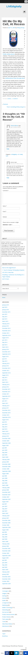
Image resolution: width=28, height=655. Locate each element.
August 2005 (5, 558)
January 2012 (5, 387)
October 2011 (5, 394)
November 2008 (6, 466)
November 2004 (6, 579)
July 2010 (4, 422)
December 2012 (6, 368)
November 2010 (6, 412)
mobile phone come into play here (14, 78)
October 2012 (5, 370)
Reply (8, 148)
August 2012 (5, 375)
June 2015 (4, 314)
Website (5, 217)
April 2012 (4, 380)
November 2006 (6, 522)
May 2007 (4, 508)
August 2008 (5, 473)
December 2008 (6, 464)
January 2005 (5, 574)
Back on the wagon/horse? (9, 267)
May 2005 (4, 565)
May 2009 (4, 452)
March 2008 (5, 485)
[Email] (21, 653)
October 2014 (5, 333)
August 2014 (5, 337)
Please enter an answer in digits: (11, 222)
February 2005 (5, 572)
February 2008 (5, 487)
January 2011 (5, 408)
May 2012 (4, 377)
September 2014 (6, 335)
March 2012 (5, 382)
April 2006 (4, 539)
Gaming (4, 596)
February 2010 (5, 433)
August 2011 (5, 398)
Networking (5, 610)
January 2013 (5, 366)
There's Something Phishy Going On (16, 107)
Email (4, 211)
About (3, 297)
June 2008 (4, 478)
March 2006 (5, 541)
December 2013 (6, 351)
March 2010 (5, 431)
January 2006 (5, 546)
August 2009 (5, 445)
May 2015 (4, 316)
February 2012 (5, 384)
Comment (6, 190)
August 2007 (5, 501)
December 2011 (6, 389)
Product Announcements (8, 614)
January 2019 (5, 305)
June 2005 (4, 562)
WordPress (5, 636)
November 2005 (6, 551)
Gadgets (4, 593)
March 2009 (5, 457)
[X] (11, 653)
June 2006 (4, 534)
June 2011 (4, 401)
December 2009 (6, 438)
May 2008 (4, 480)
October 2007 (5, 497)
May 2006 (4, 537)
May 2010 (4, 426)
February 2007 (5, 515)
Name (5, 206)
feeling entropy (20, 27)
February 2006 (5, 544)
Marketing (4, 605)
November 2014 (6, 330)
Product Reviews (6, 617)
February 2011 (5, 405)
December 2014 (6, 328)
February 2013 (5, 363)
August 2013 (5, 356)
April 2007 (4, 511)
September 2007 (6, 499)
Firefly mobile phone (8, 54)
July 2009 (4, 448)
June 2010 (4, 424)
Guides (4, 600)
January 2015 (5, 326)
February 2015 (5, 323)
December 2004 (6, 576)
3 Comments (15, 98)
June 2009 (4, 450)
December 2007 (6, 492)
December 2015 (6, 312)
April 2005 (4, 567)
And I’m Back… (6, 279)
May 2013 (4, 361)
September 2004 (6, 583)
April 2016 (4, 307)
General (9, 98)
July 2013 (4, 359)
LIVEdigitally (14, 6)
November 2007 (6, 494)
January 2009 (5, 462)
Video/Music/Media (7, 624)
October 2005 (5, 553)
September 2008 (6, 471)
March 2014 (5, 347)
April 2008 (4, 483)
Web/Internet (5, 626)
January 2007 (5, 518)
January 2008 (5, 490)
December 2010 (6, 410)
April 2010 (4, 429)
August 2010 (5, 419)
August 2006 (5, 530)
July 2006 (4, 532)
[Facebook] (7, 653)
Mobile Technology (7, 607)
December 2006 (6, 520)
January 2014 (5, 349)
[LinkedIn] (16, 653)
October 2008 (5, 469)
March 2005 (5, 569)
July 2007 (4, 504)
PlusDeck (5, 104)
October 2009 (5, 441)
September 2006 (6, 527)
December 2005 (6, 548)
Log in (3, 633)
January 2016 (5, 309)
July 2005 (4, 560)
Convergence (5, 591)
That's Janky (5, 619)
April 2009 (4, 455)
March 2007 (5, 513)
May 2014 (4, 342)
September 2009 (6, 443)
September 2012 (6, 373)
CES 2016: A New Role (7, 272)
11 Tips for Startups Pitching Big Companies (13, 270)
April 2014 (4, 344)
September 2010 (6, 417)
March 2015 (5, 321)
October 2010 (5, 415)
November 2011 (6, 391)
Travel (3, 621)
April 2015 (4, 319)
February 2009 (5, 459)
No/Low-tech (5, 612)
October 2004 (5, 581)
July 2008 (4, 476)
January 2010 (5, 436)
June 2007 (4, 506)
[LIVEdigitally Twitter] (24, 11)
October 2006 (5, 525)
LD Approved (5, 603)
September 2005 (6, 555)
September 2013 (6, 354)
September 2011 (6, 396)
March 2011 (5, 403)
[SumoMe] (25, 653)
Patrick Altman (14, 125)
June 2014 (4, 340)
